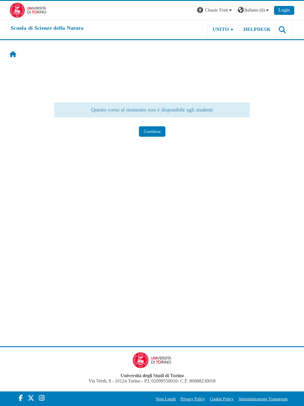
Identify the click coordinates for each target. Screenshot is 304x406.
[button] (215, 10)
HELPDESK (256, 29)
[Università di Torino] (28, 9)
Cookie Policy (222, 398)
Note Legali (166, 398)
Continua (152, 131)
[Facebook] (20, 398)
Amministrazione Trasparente (263, 398)
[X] (31, 398)
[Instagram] (42, 398)
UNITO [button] (221, 29)
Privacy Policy (192, 398)
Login (284, 9)
